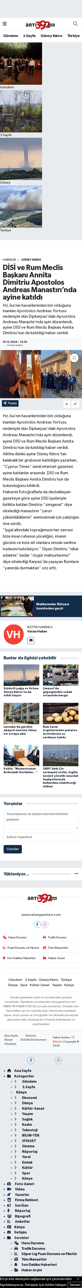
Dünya (13, 985)
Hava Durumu (17, 937)
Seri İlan (21, 1205)
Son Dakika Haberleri (21, 958)
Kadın (26, 1124)
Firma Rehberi (26, 1200)
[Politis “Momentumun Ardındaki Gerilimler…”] (21, 755)
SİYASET (28, 1141)
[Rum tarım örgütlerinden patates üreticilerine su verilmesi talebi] (61, 713)
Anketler (22, 1221)
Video (19, 1189)
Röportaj (29, 1151)
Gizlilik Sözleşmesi (33, 1040)
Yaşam (57, 985)
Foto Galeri (24, 1184)
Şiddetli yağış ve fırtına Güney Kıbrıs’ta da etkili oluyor (21, 692)
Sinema (27, 1146)
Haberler (9, 259)
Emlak (26, 1162)
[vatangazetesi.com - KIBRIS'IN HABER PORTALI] (39, 23)
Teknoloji (29, 1130)
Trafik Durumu (57, 937)
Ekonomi (29, 1098)
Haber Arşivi (56, 958)
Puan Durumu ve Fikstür (23, 947)
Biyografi (22, 1216)
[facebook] (30, 1060)
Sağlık (27, 1119)
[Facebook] (37, 924)
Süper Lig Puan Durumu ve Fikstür (49, 1254)
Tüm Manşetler (58, 947)
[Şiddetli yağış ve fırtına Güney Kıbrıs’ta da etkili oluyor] (21, 675)
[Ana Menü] (5, 24)
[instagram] (58, 1060)
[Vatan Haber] (14, 634)
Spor (24, 985)
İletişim (31, 1035)
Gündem (10, 36)
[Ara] (75, 24)
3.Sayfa (29, 36)
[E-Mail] (30, 640)
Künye (69, 985)
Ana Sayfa (11, 1035)
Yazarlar (21, 1195)
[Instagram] (44, 924)
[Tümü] (76, 874)
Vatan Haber (37, 631)
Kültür (27, 1167)
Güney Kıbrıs (51, 36)
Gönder (13, 849)
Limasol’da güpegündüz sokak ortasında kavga (57, 692)
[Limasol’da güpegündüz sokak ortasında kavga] (61, 675)
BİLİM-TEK (30, 1135)
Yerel (26, 1157)
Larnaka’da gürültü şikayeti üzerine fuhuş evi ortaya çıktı (20, 730)
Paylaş (12, 403)
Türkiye (73, 36)
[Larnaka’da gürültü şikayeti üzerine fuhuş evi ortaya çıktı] (21, 713)
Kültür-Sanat (40, 985)
